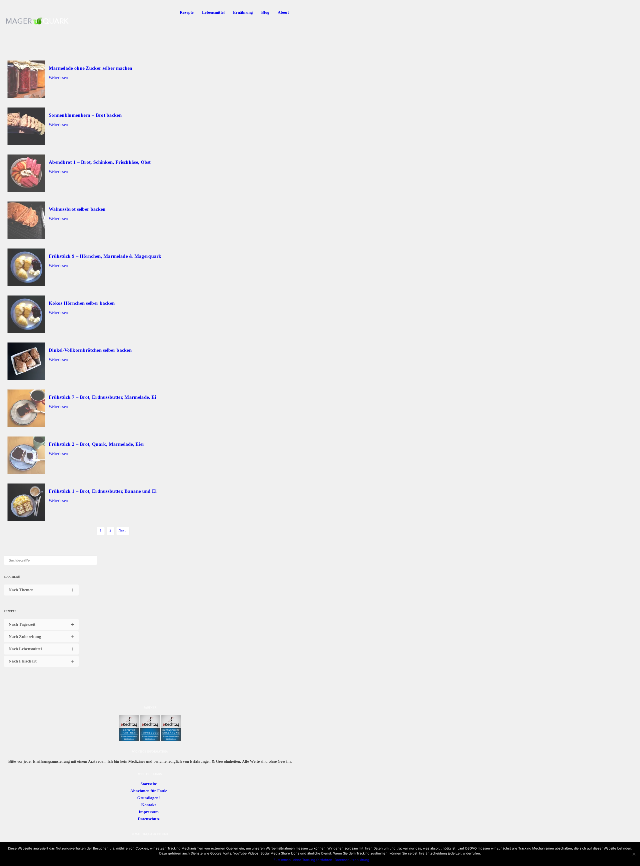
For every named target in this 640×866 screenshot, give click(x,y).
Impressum (148, 812)
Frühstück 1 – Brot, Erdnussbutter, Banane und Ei (102, 491)
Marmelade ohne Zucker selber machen (90, 68)
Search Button (298, 12)
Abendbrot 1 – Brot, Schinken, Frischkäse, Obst (100, 162)
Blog (265, 12)
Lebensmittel (213, 12)
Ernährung (243, 12)
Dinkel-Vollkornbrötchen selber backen (90, 350)
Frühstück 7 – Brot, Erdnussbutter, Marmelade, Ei (102, 397)
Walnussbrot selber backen (77, 209)
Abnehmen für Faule (148, 791)
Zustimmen (282, 860)
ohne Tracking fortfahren (312, 860)
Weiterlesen (58, 78)
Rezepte (187, 12)
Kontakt (148, 805)
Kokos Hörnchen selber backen (82, 303)
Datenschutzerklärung (352, 860)
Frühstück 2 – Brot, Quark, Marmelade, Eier (96, 444)
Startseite (148, 784)
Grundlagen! (148, 798)
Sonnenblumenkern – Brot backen (85, 115)
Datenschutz (149, 819)
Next (122, 530)
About (283, 12)
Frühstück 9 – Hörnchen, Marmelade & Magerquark (105, 256)
